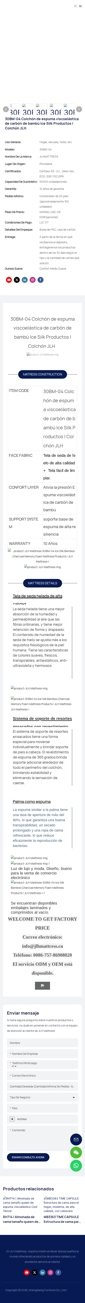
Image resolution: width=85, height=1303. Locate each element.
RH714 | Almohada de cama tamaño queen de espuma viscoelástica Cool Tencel (20, 1219)
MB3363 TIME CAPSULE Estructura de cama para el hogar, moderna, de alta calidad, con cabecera (62, 1219)
